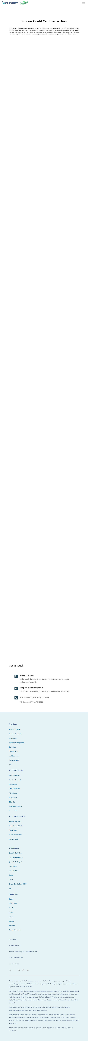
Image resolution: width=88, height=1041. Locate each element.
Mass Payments (14, 789)
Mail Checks (13, 797)
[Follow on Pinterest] (19, 970)
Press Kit (12, 925)
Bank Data (12, 747)
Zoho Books (13, 866)
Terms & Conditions (16, 958)
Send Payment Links (16, 826)
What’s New (13, 903)
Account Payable (14, 729)
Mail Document (14, 756)
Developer (12, 908)
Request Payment (15, 821)
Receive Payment (15, 780)
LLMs (11, 912)
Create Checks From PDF (17, 884)
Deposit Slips (13, 751)
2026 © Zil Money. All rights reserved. (23, 952)
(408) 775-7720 (27, 675)
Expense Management (16, 742)
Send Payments (14, 775)
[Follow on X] (10, 970)
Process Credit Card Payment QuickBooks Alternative (34, 588)
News (11, 917)
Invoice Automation (15, 806)
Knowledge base (14, 930)
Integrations (13, 738)
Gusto (11, 875)
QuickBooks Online (15, 853)
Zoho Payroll (13, 871)
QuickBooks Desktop (16, 857)
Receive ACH (13, 839)
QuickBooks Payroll (15, 862)
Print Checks (13, 793)
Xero (10, 888)
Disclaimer (13, 939)
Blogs (11, 899)
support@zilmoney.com (32, 688)
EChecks (12, 802)
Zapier (11, 879)
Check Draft (13, 830)
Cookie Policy (14, 964)
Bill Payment (13, 784)
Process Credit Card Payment (22, 616)
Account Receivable (15, 734)
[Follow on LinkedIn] (27, 970)
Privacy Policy (14, 945)
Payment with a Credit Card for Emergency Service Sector (36, 98)
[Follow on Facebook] (15, 970)
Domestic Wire (14, 811)
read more (12, 115)
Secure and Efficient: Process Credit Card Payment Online (36, 261)
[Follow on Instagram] (23, 970)
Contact (11, 921)
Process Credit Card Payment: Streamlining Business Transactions (40, 424)
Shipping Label (14, 760)
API (10, 765)
